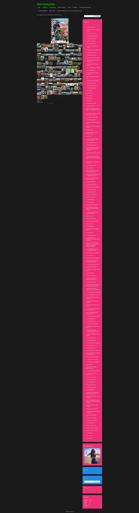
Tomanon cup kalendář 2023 (92, 221)
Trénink (69, 7)
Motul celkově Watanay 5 (92, 142)
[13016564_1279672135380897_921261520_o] (51, 81)
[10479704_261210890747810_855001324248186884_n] (49, 94)
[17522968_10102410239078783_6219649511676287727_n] (46, 60)
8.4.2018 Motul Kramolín (92, 348)
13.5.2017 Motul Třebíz (91, 384)
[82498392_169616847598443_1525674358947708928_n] (60, 47)
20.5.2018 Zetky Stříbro (91, 340)
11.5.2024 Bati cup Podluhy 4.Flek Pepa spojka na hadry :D (93, 114)
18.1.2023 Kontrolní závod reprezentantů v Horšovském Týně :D (93, 208)
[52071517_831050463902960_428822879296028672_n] (75, 55)
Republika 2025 (90, 93)
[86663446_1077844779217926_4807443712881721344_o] (48, 47)
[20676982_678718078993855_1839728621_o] (60, 68)
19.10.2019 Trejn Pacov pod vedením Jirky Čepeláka (92, 261)
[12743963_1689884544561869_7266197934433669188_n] (50, 89)
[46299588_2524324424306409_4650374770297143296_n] (75, 60)
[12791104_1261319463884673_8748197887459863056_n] (51, 76)
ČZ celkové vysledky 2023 (92, 145)
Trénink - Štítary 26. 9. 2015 (92, 428)
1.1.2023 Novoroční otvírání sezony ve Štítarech (92, 213)
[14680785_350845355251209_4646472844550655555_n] (68, 72)
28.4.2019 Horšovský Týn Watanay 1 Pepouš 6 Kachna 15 (93, 289)
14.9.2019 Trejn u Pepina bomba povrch (93, 270)
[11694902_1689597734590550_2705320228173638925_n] (39, 89)
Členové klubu (52, 7)
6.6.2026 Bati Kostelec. (91, 41)
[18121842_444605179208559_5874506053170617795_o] (59, 94)
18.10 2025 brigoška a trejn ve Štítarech (93, 73)
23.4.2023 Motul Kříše (91, 197)
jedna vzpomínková (90, 273)
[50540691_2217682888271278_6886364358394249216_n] (51, 60)
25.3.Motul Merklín (90, 199)
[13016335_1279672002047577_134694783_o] (62, 81)
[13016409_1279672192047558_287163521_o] (54, 81)
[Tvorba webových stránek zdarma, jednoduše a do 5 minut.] (73, 511)
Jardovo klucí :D (90, 223)
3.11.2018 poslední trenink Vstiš (93, 316)
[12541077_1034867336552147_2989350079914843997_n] (45, 94)
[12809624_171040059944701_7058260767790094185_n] (76, 85)
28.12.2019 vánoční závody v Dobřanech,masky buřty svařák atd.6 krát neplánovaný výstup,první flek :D (93, 244)
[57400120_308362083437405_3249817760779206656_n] (76, 51)
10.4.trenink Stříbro (91, 202)
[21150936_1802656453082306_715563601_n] (43, 68)
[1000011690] (46, 98)
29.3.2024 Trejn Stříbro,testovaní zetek (93, 127)
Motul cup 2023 (90, 216)
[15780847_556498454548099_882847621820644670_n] (51, 72)
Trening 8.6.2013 (90, 435)
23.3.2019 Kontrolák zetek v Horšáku (92, 301)
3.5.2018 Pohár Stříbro (91, 337)
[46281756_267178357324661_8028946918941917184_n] (39, 64)
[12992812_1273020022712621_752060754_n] (39, 85)
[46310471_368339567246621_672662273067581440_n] (71, 60)
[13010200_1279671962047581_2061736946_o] (71, 81)
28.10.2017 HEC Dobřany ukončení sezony (92, 367)
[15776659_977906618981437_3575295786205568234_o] (59, 72)
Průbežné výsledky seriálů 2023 (93, 187)
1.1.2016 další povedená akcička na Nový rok (93, 412)
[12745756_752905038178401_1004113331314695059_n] (80, 85)
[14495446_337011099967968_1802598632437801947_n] (48, 76)
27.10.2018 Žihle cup (91, 318)
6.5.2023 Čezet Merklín (91, 192)
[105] (55, 72)
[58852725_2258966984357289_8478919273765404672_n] (64, 51)
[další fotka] (81, 30)
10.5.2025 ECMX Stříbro (91, 88)
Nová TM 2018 (89, 364)
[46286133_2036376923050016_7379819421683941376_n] (80, 60)
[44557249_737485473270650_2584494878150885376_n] (43, 64)
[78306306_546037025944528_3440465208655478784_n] (39, 51)
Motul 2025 (89, 100)
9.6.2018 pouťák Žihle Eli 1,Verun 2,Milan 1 (93, 334)
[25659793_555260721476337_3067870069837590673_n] (54, 60)
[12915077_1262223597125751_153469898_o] (55, 85)
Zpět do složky (40, 102)
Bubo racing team (46, 4)
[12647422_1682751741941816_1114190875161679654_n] (76, 89)
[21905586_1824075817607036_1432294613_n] (39, 68)
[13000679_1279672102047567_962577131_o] (75, 81)
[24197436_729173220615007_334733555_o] (55, 64)
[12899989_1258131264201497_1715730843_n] (47, 85)
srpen (91, 490)
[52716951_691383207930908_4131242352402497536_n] (48, 55)
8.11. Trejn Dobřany (91, 70)
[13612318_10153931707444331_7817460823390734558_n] (72, 76)
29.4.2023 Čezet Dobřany (92, 194)
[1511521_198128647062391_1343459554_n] (68, 94)
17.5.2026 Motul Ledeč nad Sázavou (92, 47)
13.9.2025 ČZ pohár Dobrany (92, 80)
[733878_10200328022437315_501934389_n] (59, 89)
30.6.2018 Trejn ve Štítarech (92, 323)
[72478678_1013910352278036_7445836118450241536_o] (71, 47)
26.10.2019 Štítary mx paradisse (93, 258)
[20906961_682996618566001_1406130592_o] (52, 68)
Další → (38, 101)
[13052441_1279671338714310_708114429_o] (46, 81)
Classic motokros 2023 (91, 218)
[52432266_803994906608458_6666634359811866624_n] (52, 55)
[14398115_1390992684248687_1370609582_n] (63, 76)
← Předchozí (39, 99)
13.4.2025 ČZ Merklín (42, 10)
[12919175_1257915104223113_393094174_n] (43, 85)
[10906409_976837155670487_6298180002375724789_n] (64, 94)
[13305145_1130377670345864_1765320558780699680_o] (39, 81)
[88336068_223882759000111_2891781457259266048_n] (53, 94)
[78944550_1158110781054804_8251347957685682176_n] (68, 47)
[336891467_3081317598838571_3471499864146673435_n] (42, 98)
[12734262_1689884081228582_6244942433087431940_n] (55, 89)
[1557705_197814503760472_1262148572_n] (80, 94)
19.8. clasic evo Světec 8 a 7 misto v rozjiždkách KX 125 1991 (93, 175)
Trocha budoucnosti (91, 422)
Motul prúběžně (90, 168)
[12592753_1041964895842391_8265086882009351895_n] (39, 94)
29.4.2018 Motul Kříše (91, 345)
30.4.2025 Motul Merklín (91, 103)
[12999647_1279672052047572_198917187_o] (80, 81)
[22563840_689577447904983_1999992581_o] (75, 64)
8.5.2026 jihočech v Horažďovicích (93, 50)
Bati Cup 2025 (89, 98)
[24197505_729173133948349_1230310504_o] (62, 64)
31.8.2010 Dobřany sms (91, 275)
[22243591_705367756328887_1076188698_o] (79, 64)
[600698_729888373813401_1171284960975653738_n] (42, 81)
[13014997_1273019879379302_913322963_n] (67, 81)
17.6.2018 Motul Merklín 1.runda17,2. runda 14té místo (93, 331)
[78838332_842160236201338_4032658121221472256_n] (53, 51)
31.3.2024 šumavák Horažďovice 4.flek (93, 123)
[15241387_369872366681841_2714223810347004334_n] (52, 47)
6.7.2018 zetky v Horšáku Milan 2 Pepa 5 (93, 327)
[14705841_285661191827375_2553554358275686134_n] (72, 72)
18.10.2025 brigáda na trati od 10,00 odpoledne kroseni (69, 10)
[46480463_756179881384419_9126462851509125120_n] (67, 60)
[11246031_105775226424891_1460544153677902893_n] (68, 89)
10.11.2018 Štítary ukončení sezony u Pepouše (92, 313)
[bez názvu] (43, 89)
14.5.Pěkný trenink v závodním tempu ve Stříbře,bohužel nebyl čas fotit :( (93, 401)
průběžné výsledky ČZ (91, 181)
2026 (94, 490)
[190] (75, 76)
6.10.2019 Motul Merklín (91, 266)
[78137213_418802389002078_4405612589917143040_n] (46, 51)
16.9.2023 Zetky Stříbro (91, 165)
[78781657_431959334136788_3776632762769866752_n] (80, 47)
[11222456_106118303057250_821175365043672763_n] (72, 89)
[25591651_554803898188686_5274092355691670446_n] (51, 64)
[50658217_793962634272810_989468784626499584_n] (42, 60)
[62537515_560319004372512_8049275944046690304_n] (57, 51)
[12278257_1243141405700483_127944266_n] (63, 85)
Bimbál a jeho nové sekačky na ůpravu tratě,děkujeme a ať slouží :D (93, 110)
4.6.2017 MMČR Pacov (91, 382)
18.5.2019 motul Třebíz (91, 282)
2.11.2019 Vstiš (90, 255)
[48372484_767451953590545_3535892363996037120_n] (58, 60)
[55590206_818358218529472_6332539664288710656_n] (43, 55)
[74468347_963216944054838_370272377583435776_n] (50, 51)
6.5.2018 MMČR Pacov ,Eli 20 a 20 (93, 350)
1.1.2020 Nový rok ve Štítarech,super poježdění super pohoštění (93, 239)
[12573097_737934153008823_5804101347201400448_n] (42, 94)
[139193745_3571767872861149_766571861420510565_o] (72, 94)
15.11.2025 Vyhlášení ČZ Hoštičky (93, 67)
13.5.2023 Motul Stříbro (91, 189)
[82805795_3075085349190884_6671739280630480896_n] (56, 47)
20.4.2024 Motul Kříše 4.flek (92, 117)
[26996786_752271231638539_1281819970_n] (47, 64)
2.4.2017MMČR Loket (91, 389)
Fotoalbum (44, 7)
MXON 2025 (52, 10)
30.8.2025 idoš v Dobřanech (92, 85)
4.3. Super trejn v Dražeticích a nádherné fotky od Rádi (93, 393)
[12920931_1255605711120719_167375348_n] (50, 85)
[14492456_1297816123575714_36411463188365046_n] (39, 60)
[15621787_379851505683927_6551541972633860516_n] (64, 72)
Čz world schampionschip (85, 7)
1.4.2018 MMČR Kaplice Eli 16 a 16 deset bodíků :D (93, 353)
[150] (43, 72)
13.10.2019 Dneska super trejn (93, 264)
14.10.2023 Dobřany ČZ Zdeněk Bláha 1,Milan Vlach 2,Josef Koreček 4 (93, 149)
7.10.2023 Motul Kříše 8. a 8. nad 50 (93, 153)
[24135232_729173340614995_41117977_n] (58, 64)
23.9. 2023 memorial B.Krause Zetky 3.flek (93, 162)
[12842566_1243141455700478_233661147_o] (68, 85)
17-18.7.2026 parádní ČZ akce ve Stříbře (93, 30)
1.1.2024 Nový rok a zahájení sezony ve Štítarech (92, 139)
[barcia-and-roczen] (39, 98)
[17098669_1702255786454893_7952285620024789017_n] (43, 47)
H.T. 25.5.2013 (89, 433)
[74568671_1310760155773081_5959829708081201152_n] (76, 47)
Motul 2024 (89, 136)
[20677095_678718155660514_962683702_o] (56, 68)
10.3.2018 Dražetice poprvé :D (93, 356)
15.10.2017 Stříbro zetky (91, 377)
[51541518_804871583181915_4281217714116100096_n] (80, 55)
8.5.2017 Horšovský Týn (91, 387)
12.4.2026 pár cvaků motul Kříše (93, 57)
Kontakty (75, 7)
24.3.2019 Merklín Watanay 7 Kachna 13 (92, 298)
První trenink (89, 438)
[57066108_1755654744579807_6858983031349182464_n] (80, 51)
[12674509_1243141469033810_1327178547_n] (72, 85)
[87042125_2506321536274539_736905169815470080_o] (39, 47)
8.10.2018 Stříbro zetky (91, 321)
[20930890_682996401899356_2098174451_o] (48, 68)
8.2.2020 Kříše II (90, 232)
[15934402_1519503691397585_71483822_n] (47, 72)
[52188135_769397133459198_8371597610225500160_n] (56, 55)
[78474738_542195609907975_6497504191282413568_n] (42, 51)
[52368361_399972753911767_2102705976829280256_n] (64, 55)
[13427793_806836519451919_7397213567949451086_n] (78, 76)
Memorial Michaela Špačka (92, 204)
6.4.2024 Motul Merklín (91, 119)
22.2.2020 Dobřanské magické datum (93, 229)
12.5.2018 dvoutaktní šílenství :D (93, 343)
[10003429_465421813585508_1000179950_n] (63, 60)
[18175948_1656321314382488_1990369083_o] (73, 68)
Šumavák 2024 (89, 130)
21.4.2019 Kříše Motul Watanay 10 (93, 292)
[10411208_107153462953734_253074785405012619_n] (66, 64)
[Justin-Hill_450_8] (76, 94)
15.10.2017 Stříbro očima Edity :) (93, 370)
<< (85, 490)
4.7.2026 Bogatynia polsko (92, 36)
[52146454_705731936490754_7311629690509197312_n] (71, 55)
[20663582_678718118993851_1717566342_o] (65, 68)
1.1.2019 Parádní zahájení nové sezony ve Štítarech (93, 309)
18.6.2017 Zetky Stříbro (91, 379)
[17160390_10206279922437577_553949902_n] (39, 72)
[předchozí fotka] (38, 30)
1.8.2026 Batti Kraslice (91, 27)
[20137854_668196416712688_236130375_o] (69, 68)
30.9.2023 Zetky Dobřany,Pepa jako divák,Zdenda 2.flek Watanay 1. (93, 158)
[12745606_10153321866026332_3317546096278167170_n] (47, 89)
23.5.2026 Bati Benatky (91, 43)
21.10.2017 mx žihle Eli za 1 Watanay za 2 (92, 374)
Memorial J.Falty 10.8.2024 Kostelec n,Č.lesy (92, 133)
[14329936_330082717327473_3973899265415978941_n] (67, 76)
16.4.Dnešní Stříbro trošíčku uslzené (92, 405)
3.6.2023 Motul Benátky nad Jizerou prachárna (92, 178)
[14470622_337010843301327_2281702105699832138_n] (43, 76)
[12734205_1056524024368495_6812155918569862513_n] (63, 89)
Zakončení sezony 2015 (91, 425)
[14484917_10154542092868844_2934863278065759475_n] (55, 76)
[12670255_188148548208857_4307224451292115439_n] (79, 89)
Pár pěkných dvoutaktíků (92, 420)
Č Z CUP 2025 (89, 95)
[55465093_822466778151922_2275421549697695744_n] (39, 55)
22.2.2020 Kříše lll (90, 226)
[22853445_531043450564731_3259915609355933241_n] (70, 64)
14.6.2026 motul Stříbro (91, 38)
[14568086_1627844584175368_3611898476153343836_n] (76, 72)
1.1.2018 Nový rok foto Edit (92, 359)
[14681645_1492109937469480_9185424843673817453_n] (80, 72)
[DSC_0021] (78, 68)
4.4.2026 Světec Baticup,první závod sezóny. (92, 61)
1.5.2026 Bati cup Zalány (91, 52)
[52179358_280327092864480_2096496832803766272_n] (59, 55)
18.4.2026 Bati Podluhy (91, 55)
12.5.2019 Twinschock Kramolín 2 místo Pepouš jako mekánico (93, 285)
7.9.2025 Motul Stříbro (91, 83)
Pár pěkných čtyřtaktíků (91, 417)
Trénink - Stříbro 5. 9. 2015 (92, 430)
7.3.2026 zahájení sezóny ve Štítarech (92, 64)
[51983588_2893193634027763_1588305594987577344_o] (56, 94)
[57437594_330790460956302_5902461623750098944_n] (72, 51)
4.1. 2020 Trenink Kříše (91, 235)
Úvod (39, 7)
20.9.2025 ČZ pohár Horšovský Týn (93, 77)
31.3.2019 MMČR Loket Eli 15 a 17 (93, 294)
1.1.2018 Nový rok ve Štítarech (93, 362)
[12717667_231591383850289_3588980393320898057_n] (59, 85)
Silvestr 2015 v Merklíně (91, 415)
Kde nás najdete (61, 7)
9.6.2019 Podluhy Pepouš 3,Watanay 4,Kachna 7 (92, 279)
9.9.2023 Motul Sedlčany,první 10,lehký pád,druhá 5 (93, 171)
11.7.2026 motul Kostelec (92, 33)
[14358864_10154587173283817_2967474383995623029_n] (59, 76)
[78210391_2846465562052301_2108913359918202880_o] (65, 47)
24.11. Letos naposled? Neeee (93, 252)
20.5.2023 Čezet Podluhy (91, 184)
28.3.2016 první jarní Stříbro (92, 408)
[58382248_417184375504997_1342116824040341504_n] (68, 51)
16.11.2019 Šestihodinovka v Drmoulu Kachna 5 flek (92, 249)
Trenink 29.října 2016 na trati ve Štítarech (93, 397)
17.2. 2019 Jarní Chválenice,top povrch (93, 305)
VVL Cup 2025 (89, 90)
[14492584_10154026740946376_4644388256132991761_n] (39, 76)
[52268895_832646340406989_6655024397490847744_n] (68, 55)
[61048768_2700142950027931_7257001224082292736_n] (61, 51)
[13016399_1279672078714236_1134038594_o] (58, 81)
